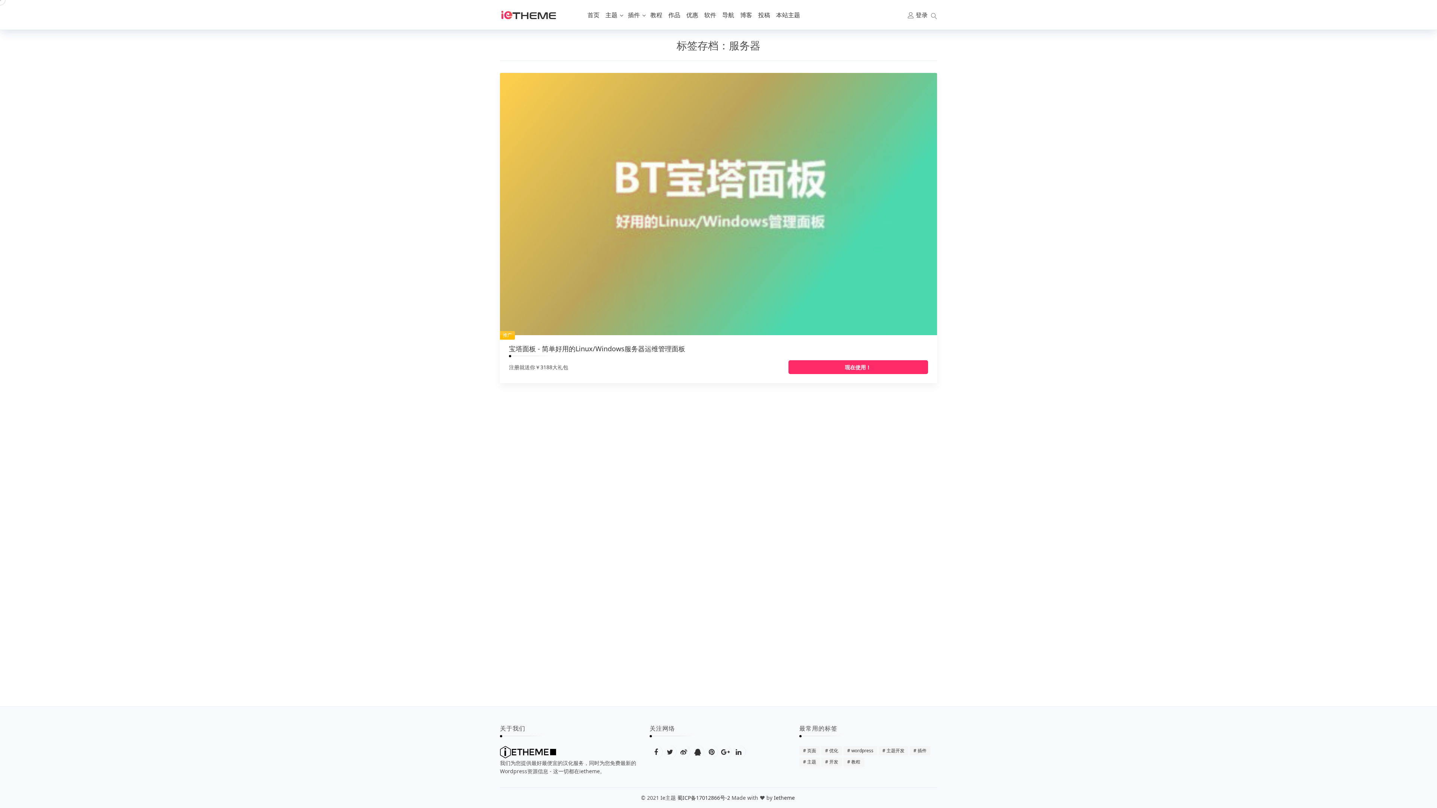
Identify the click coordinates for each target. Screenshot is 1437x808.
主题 (611, 15)
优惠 (692, 15)
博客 (746, 15)
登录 (922, 15)
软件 (710, 15)
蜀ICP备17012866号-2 (703, 797)
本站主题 (788, 15)
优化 (833, 750)
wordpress (862, 750)
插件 (634, 15)
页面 (811, 750)
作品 (674, 15)
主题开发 (895, 750)
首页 (593, 15)
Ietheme (785, 797)
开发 (833, 762)
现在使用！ (858, 367)
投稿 (764, 15)
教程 (656, 15)
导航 (728, 15)
